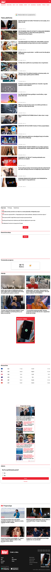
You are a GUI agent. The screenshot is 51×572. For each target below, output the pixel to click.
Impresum (31, 560)
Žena (13, 561)
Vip (29, 4)
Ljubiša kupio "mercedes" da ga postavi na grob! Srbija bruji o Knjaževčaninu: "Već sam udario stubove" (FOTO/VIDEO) (37, 292)
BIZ (17, 4)
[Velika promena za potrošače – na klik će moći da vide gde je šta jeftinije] (9, 56)
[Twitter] (49, 550)
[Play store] (5, 568)
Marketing (31, 557)
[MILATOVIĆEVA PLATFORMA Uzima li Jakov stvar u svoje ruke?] (9, 119)
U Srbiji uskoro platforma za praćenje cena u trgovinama (33, 62)
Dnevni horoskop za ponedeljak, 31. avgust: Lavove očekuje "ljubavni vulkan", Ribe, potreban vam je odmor (12, 540)
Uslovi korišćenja (33, 562)
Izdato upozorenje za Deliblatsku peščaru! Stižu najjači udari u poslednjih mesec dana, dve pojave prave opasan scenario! (12, 292)
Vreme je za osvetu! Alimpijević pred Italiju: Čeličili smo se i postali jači (37, 539)
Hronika (21, 4)
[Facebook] (39, 550)
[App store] (14, 568)
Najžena (39, 4)
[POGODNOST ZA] (9, 161)
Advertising (32, 559)
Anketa (3, 466)
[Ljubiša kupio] (38, 282)
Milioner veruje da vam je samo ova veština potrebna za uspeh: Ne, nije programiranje (32, 105)
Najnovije (3, 4)
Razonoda (33, 4)
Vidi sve (25, 227)
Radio (48, 4)
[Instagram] (41, 550)
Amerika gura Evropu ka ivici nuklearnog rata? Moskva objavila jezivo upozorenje (18, 220)
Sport (25, 4)
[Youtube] (46, 550)
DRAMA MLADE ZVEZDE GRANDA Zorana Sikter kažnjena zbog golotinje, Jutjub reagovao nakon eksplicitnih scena (33, 147)
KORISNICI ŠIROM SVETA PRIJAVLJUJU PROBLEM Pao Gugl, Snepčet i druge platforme (32, 179)
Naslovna (9, 4)
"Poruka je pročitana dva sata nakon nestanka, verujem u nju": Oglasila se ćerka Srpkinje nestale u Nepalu (12, 521)
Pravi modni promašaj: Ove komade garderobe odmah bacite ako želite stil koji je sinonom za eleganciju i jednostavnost (34, 168)
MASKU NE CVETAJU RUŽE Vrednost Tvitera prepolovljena (33, 125)
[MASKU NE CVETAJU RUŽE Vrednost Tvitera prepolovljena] (9, 129)
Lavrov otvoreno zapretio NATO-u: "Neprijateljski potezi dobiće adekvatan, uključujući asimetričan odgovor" (24, 214)
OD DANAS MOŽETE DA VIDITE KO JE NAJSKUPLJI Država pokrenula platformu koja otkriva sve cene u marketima (33, 42)
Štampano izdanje (22, 318)
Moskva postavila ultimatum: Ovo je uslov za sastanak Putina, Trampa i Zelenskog (38, 520)
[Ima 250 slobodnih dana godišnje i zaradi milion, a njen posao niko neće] (9, 98)
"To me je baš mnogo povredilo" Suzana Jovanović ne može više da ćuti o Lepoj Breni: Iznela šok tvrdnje (38, 312)
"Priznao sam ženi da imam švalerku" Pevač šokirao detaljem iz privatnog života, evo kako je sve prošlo (12, 312)
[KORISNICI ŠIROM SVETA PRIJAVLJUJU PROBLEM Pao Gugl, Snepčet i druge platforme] (9, 182)
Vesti (14, 4)
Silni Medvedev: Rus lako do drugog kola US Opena (12, 223)
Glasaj (25, 478)
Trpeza (43, 4)
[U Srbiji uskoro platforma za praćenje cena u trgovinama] (9, 66)
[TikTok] (44, 550)
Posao (30, 564)
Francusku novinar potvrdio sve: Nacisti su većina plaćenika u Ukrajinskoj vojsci (21, 211)
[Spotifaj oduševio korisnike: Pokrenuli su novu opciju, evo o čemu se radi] (25, 331)
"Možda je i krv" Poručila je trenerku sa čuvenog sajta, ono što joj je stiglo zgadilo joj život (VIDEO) (33, 74)
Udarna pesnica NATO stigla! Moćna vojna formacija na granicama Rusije (17, 217)
